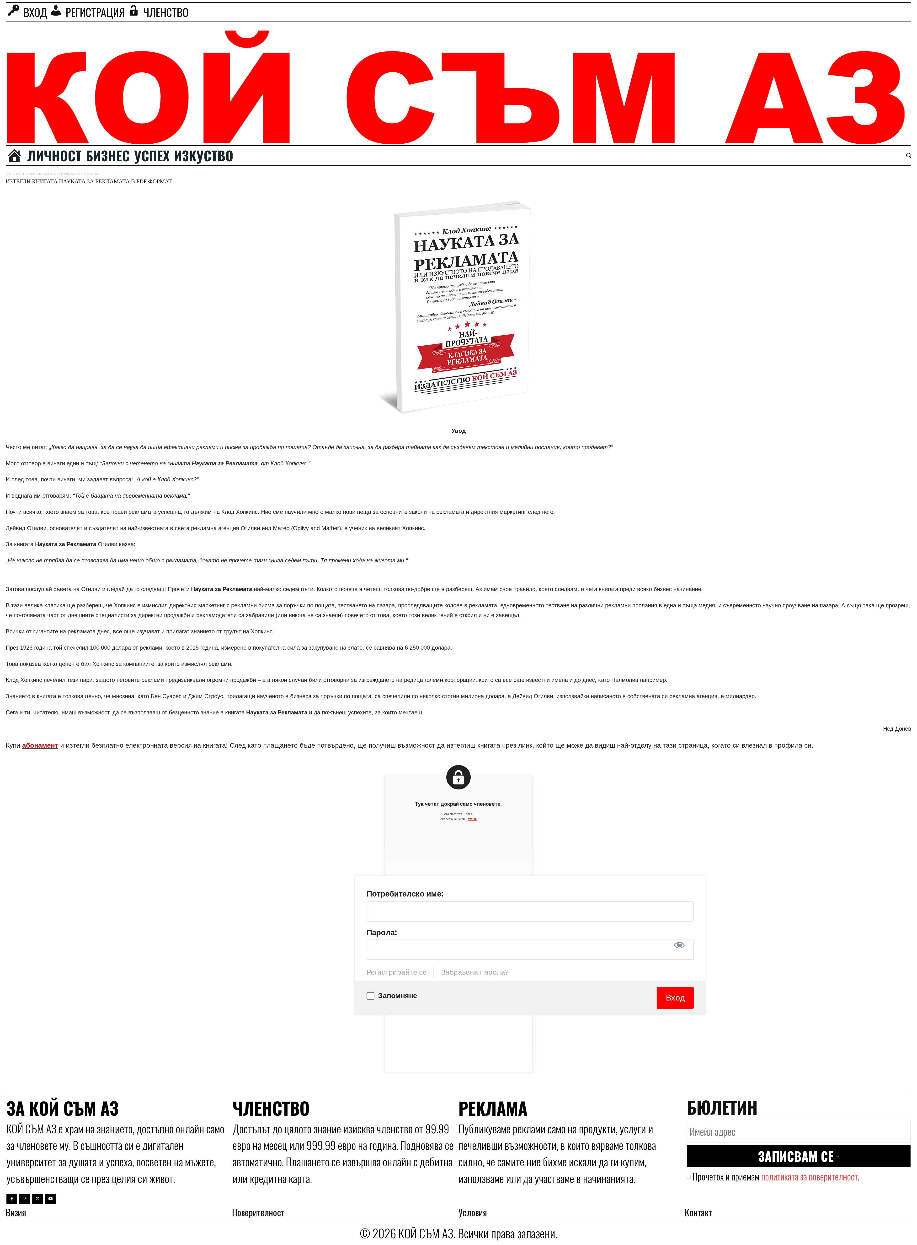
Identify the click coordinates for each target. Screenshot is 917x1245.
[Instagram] (24, 1199)
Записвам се (796, 1156)
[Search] (908, 155)
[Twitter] (37, 1199)
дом (8, 174)
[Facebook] (11, 1199)
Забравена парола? (475, 972)
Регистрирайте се (397, 972)
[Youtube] (50, 1199)
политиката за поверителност (809, 1176)
